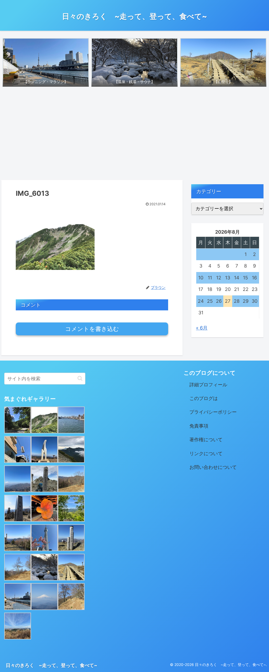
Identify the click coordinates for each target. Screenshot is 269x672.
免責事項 (198, 426)
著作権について (206, 439)
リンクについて (206, 453)
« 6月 (202, 328)
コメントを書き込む (92, 329)
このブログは (203, 398)
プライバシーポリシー (213, 412)
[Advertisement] (134, 134)
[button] (80, 378)
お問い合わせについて (213, 467)
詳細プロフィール (208, 384)
